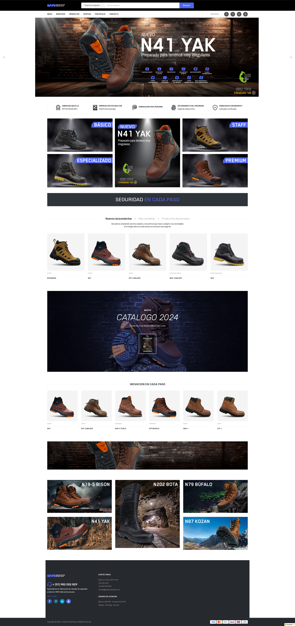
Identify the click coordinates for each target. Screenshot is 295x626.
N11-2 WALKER (134, 278)
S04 (212, 278)
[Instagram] (232, 14)
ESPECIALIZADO (175, 273)
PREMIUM (118, 424)
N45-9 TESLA (120, 429)
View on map (52, 596)
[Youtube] (245, 14)
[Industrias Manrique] (56, 5)
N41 (89, 278)
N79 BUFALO (154, 429)
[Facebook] (226, 14)
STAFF (49, 273)
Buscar (186, 5)
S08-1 (185, 429)
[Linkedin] (239, 14)
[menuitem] (49, 14)
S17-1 (219, 429)
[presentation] (50, 261)
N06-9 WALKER (176, 278)
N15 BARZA (51, 278)
